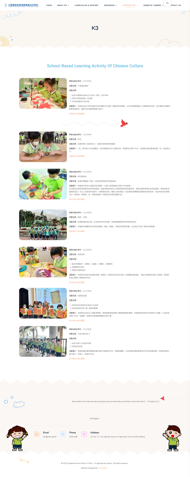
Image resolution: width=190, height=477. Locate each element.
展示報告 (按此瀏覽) (77, 282)
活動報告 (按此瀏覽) (77, 114)
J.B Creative (102, 468)
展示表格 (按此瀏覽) (77, 199)
